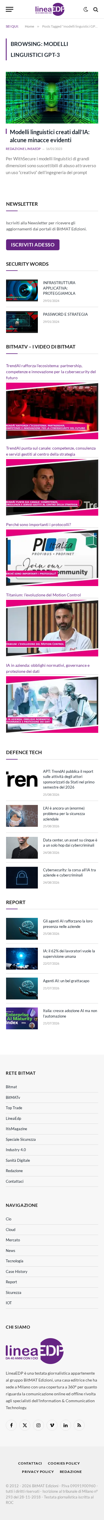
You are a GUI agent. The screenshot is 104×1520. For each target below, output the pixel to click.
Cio (8, 1219)
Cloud (10, 1229)
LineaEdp (13, 1118)
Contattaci (14, 1181)
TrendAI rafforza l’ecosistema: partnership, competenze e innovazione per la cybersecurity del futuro (51, 371)
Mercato (13, 1240)
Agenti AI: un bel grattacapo (66, 980)
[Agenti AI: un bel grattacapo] (22, 988)
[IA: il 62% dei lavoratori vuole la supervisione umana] (22, 959)
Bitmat (11, 1086)
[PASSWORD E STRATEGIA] (22, 322)
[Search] (95, 9)
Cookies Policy (64, 1463)
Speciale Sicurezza (21, 1139)
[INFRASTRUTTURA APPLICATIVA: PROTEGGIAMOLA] (22, 290)
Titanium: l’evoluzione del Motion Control (43, 594)
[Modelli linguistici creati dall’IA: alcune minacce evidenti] (52, 98)
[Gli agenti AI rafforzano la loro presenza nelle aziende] (22, 929)
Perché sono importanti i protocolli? (38, 524)
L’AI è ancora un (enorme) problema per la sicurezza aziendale (64, 813)
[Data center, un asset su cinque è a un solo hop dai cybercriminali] (22, 848)
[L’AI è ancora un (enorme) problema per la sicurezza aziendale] (22, 816)
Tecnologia (14, 1261)
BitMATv (13, 1097)
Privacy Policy (38, 1471)
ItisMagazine (16, 1128)
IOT (9, 1303)
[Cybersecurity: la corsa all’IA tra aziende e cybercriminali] (22, 878)
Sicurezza (13, 1292)
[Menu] (9, 9)
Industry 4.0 (16, 1149)
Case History (16, 1271)
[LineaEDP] (50, 9)
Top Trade (14, 1107)
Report (11, 1282)
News (10, 1250)
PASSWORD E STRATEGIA (65, 314)
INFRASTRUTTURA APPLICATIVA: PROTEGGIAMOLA (59, 288)
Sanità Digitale (18, 1160)
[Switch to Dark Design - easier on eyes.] (86, 9)
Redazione (14, 1170)
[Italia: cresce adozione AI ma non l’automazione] (22, 1018)
